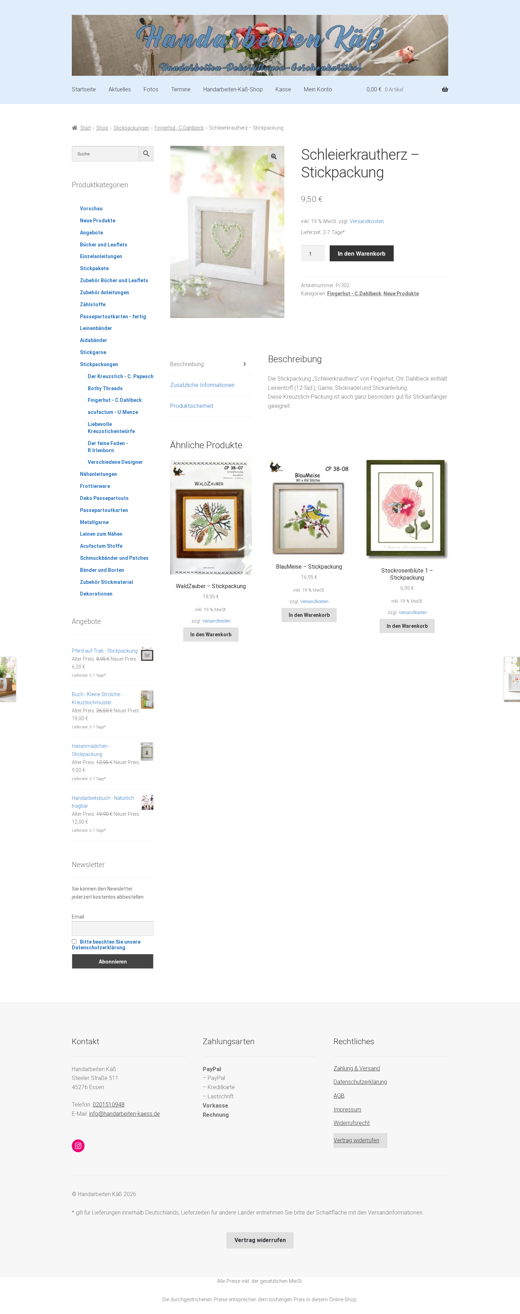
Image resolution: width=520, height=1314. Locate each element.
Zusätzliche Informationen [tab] (202, 385)
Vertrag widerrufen (356, 1140)
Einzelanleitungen (101, 256)
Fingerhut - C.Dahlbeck (179, 128)
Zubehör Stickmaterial (106, 582)
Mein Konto (318, 89)
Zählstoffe (92, 304)
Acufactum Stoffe (101, 546)
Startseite (84, 89)
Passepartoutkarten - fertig (113, 316)
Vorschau (91, 208)
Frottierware (95, 486)
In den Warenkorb (362, 253)
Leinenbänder (96, 328)
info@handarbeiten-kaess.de (124, 1113)
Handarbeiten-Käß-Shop (233, 89)
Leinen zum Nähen (101, 534)
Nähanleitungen (98, 474)
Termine (181, 89)
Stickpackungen (131, 128)
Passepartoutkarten (104, 510)
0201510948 (109, 1104)
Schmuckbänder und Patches (114, 558)
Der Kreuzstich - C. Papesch (121, 376)
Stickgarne (93, 352)
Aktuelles (120, 89)
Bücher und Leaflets (103, 245)
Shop (102, 128)
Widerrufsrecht (352, 1123)
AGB (339, 1095)
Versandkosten (367, 221)
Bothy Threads (105, 388)
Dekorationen (96, 594)
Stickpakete (94, 268)
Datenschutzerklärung (360, 1082)
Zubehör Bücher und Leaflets (114, 280)
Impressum (347, 1109)
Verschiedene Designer (115, 462)
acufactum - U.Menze (113, 412)
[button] (273, 156)
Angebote (91, 232)
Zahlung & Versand (357, 1068)
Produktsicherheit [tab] (191, 406)
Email (78, 917)
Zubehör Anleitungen (104, 292)
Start (85, 128)
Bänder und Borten (102, 570)
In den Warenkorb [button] (210, 634)
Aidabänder (93, 340)
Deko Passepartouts (104, 498)
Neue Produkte (401, 293)
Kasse (283, 89)
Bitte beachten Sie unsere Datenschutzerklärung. (106, 944)
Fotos (151, 89)
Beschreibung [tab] (187, 364)
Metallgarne (94, 522)
